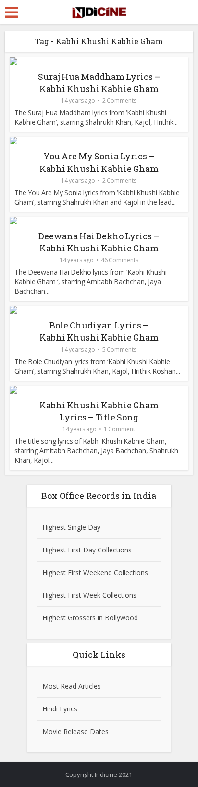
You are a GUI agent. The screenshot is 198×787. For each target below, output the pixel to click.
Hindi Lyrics (59, 708)
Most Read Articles (71, 686)
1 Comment (119, 429)
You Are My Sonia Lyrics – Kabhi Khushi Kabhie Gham (99, 162)
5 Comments (119, 349)
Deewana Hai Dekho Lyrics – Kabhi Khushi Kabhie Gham (98, 242)
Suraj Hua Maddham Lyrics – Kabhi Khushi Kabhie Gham (99, 82)
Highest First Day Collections (87, 549)
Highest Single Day (71, 527)
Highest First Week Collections (89, 595)
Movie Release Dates (75, 731)
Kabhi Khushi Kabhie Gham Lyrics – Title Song (99, 411)
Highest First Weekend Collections (95, 572)
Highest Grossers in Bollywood (90, 617)
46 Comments (119, 259)
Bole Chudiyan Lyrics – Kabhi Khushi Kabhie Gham (99, 331)
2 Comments (119, 100)
